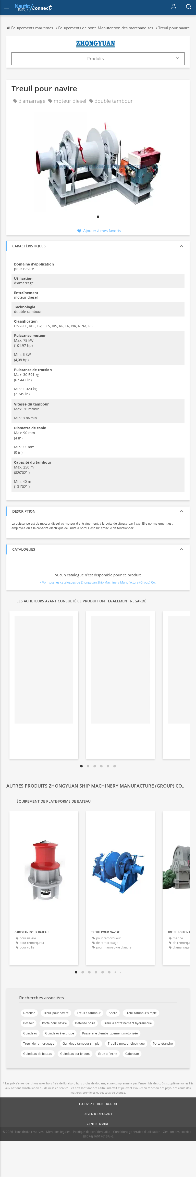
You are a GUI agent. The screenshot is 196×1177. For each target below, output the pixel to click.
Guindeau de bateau (37, 1054)
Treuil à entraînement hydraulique (127, 1023)
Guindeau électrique (59, 1033)
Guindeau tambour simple (81, 1043)
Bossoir (28, 1023)
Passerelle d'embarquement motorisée (110, 1033)
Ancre (113, 1013)
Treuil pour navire (56, 1013)
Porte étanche (163, 1043)
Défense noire (85, 1023)
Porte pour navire (54, 1023)
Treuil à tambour (89, 1013)
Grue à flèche (107, 1054)
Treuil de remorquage (38, 1043)
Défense (29, 1013)
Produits (95, 58)
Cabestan (132, 1054)
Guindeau (30, 1033)
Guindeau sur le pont (75, 1054)
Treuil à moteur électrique (126, 1043)
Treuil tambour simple (141, 1013)
